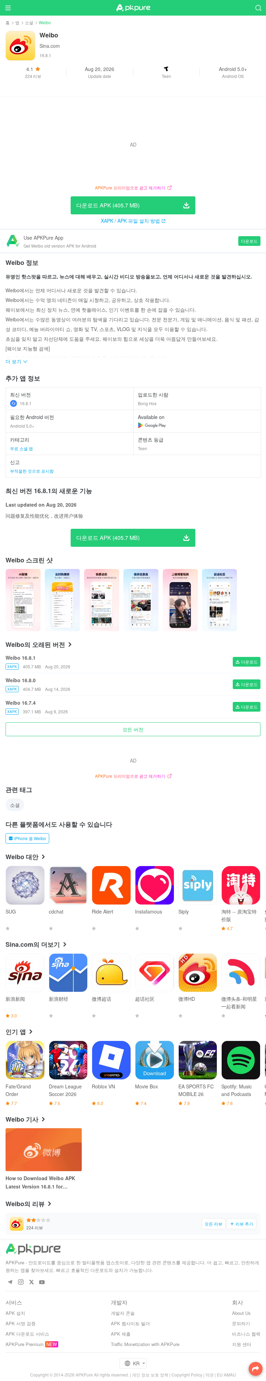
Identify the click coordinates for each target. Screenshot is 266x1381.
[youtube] (42, 1282)
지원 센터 (241, 1344)
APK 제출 (121, 1333)
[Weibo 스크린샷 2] (101, 600)
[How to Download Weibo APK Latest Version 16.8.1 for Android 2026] (44, 1149)
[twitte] (31, 1282)
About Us (241, 1313)
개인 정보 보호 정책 (150, 1375)
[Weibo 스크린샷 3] (140, 600)
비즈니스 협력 (246, 1333)
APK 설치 (15, 1313)
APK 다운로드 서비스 (27, 1333)
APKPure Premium (25, 1344)
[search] (258, 8)
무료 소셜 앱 (21, 448)
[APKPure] (133, 8)
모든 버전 (133, 729)
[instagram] (20, 1282)
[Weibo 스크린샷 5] (219, 600)
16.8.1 (26, 403)
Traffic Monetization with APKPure (145, 1344)
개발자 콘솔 (123, 1313)
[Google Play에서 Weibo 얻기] (152, 425)
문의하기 (241, 1323)
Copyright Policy (186, 1375)
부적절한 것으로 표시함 (32, 471)
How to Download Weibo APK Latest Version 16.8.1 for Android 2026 (40, 1183)
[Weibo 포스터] (23, 600)
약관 (209, 1375)
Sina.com (49, 45)
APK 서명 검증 (21, 1323)
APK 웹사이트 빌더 (130, 1323)
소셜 (29, 22)
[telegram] (10, 1282)
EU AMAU (226, 1375)
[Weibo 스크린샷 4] (180, 600)
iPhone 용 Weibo (30, 838)
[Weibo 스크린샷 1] (62, 600)
